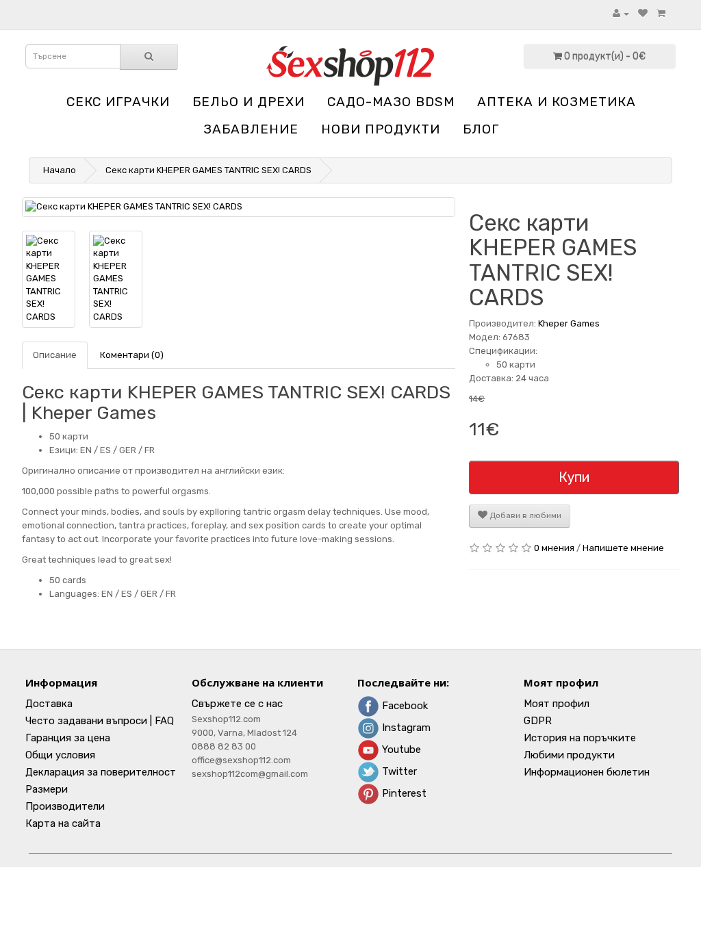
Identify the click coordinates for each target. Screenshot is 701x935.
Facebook (403, 706)
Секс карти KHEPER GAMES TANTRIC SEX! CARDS (208, 170)
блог (481, 129)
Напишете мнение (623, 548)
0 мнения (554, 548)
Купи (574, 477)
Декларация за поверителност (100, 772)
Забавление (250, 129)
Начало (59, 170)
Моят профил (556, 703)
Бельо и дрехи (248, 102)
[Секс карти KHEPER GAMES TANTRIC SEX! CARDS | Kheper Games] (238, 207)
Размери (46, 789)
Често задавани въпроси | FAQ (99, 721)
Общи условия (60, 755)
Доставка (49, 703)
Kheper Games (569, 323)
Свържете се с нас (237, 703)
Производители (65, 806)
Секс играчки (118, 102)
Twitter (398, 771)
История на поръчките (580, 738)
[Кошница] (661, 13)
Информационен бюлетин (587, 772)
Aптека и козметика (556, 102)
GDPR (538, 721)
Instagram (405, 727)
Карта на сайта (63, 823)
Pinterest (402, 793)
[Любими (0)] (643, 13)
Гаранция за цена (67, 738)
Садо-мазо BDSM (391, 102)
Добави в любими (524, 515)
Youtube (400, 749)
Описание (55, 355)
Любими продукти (569, 755)
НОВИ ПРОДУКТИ (380, 129)
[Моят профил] (621, 13)
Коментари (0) (132, 355)
